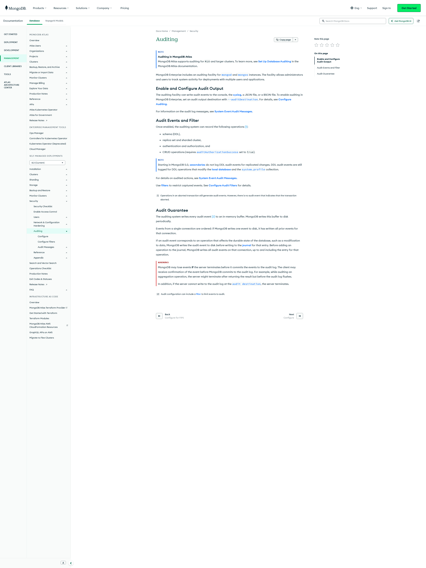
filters (164, 185)
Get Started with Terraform (43, 313)
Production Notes (38, 273)
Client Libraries (13, 66)
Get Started (409, 8)
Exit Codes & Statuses (40, 279)
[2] (213, 216)
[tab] (34, 20)
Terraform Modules (39, 318)
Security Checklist (43, 206)
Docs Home (162, 31)
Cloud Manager (37, 149)
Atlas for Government (40, 115)
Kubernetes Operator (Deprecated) (47, 143)
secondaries (197, 164)
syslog (237, 94)
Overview (34, 40)
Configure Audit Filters (223, 185)
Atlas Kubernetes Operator (43, 109)
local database (221, 169)
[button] (356, 7)
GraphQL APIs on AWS (40, 332)
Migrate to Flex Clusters (41, 337)
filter (198, 294)
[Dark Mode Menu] (418, 21)
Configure (43, 236)
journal (246, 245)
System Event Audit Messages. (233, 111)
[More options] (295, 39)
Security (194, 31)
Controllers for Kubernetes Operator (48, 138)
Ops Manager (36, 133)
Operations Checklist (40, 268)
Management (179, 31)
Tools (7, 74)
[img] (316, 45)
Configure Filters (46, 241)
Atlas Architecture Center (11, 85)
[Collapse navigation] (71, 563)
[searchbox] (353, 21)
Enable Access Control (45, 211)
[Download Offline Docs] (63, 562)
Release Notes (36, 120)
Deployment (11, 42)
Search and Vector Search (43, 263)
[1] (246, 126)
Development (11, 50)
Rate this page (321, 39)
